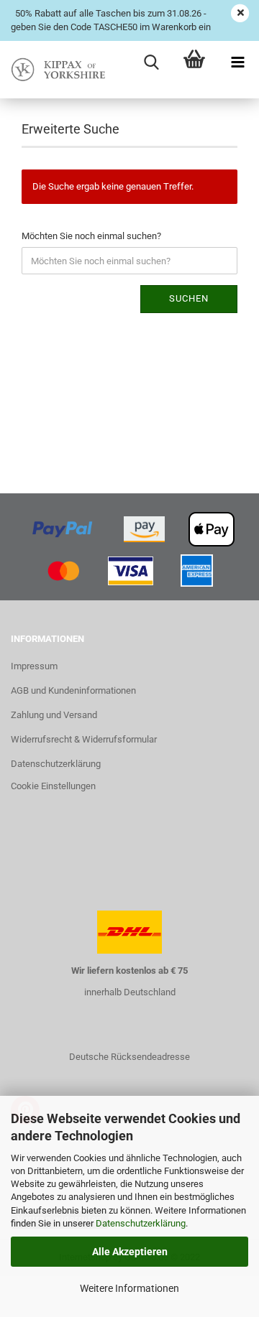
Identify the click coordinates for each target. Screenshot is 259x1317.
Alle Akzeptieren (130, 1251)
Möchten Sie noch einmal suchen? (91, 236)
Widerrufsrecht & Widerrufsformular (84, 739)
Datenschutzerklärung (141, 1223)
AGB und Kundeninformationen (73, 690)
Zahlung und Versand (54, 714)
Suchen (189, 298)
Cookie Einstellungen (53, 786)
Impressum (34, 666)
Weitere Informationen (129, 1288)
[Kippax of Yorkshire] (57, 69)
